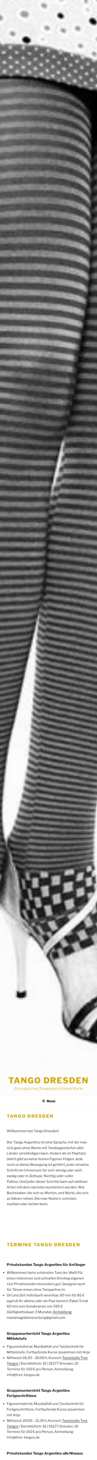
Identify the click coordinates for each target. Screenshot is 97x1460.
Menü (51, 1101)
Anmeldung (62, 1312)
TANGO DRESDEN (48, 1080)
